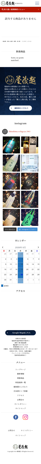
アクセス (20, 395)
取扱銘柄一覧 (20, 382)
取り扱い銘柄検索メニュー (14, 9)
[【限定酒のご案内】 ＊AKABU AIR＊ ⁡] (29, 199)
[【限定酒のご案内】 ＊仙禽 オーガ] (11, 181)
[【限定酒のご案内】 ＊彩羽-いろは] (11, 163)
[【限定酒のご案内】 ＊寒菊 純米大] (29, 181)
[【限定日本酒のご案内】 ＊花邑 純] (29, 217)
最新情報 (20, 374)
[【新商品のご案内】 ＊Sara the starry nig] (11, 199)
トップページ (20, 369)
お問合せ (20, 399)
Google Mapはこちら (21, 332)
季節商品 (20, 378)
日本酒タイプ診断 (21, 391)
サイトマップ (20, 408)
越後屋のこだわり (21, 108)
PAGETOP (36, 459)
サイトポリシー (20, 404)
